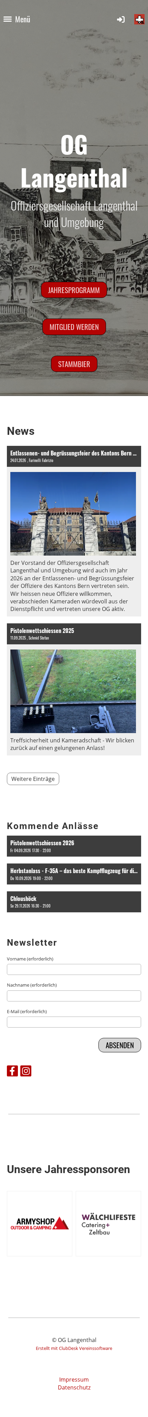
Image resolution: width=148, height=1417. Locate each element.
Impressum (74, 1379)
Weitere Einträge (33, 779)
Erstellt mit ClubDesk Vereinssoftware (74, 1348)
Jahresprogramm (74, 290)
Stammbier (74, 363)
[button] (74, 846)
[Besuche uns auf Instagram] (25, 1072)
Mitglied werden (74, 326)
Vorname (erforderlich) (30, 959)
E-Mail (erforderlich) (27, 1011)
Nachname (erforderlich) (32, 985)
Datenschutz (74, 1387)
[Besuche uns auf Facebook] (12, 1072)
